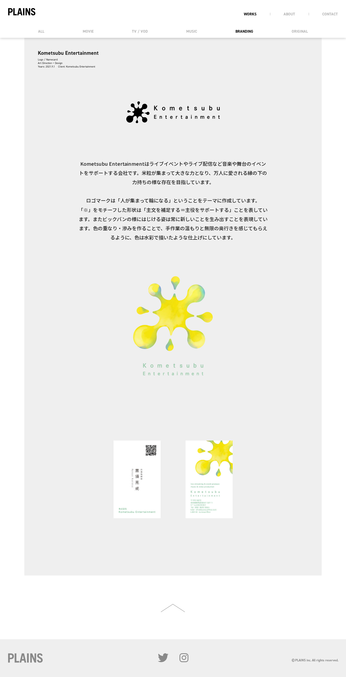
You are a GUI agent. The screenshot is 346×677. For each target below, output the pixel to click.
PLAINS (21, 11)
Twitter (163, 657)
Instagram (183, 657)
